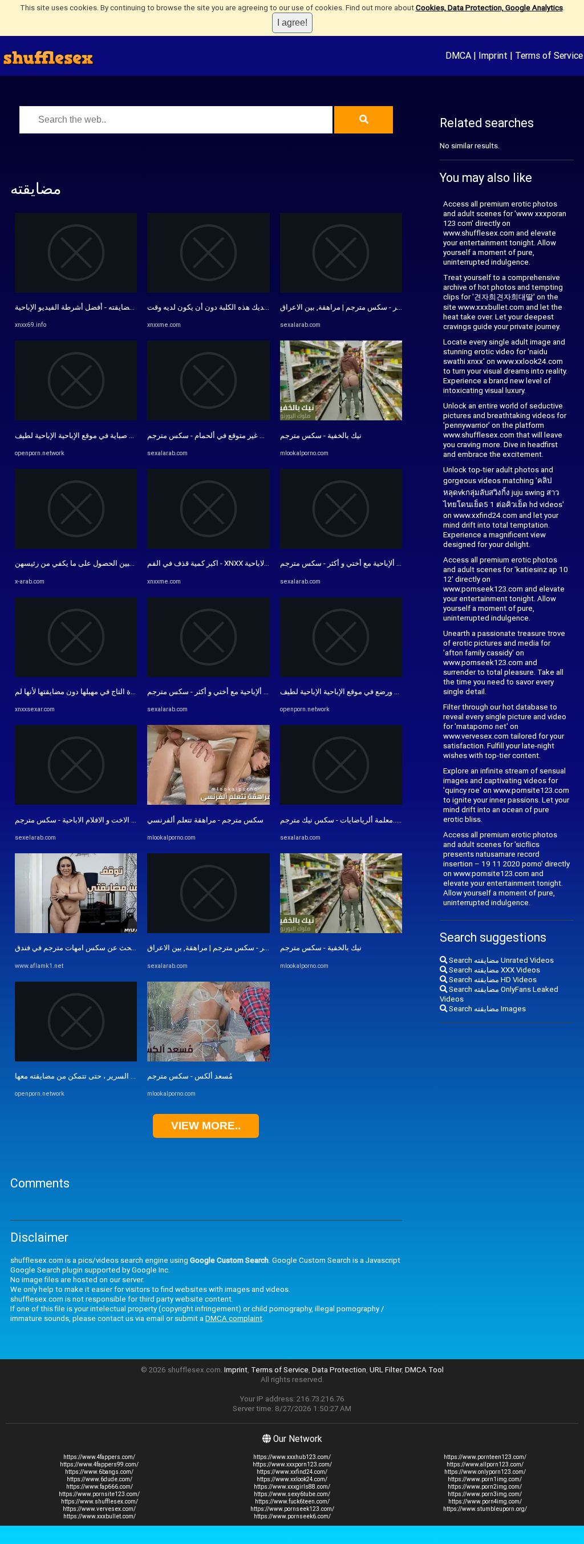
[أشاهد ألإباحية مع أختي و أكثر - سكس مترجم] (208, 674)
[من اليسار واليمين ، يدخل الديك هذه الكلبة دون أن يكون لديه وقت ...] (208, 290)
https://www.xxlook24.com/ (292, 1479)
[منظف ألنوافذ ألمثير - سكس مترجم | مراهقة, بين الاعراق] (208, 930)
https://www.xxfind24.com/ (292, 1472)
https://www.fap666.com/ (99, 1486)
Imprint (493, 55)
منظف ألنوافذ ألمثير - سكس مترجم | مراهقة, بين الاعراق (234, 948)
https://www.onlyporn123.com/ (485, 1472)
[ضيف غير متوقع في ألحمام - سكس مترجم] (208, 418)
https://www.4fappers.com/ (99, 1457)
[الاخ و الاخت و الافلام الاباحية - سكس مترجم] (76, 802)
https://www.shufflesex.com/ (99, 1501)
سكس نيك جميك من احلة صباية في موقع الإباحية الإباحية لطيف (111, 435)
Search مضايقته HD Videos (492, 979)
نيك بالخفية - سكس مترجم (321, 435)
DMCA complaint (233, 1318)
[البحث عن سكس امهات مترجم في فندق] (76, 930)
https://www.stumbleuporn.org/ (485, 1509)
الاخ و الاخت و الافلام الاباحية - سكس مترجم (81, 820)
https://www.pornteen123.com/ (485, 1457)
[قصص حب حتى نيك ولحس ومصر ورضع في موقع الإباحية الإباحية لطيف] (341, 674)
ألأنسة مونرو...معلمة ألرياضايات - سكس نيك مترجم (358, 820)
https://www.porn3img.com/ (485, 1494)
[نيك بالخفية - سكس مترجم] (341, 418)
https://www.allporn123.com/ (485, 1464)
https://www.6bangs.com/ (99, 1472)
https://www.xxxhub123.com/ (292, 1457)
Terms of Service (549, 55)
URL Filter (386, 1370)
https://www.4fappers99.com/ (99, 1464)
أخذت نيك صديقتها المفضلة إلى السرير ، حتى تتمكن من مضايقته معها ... (124, 1076)
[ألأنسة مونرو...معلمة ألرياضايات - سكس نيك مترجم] (341, 802)
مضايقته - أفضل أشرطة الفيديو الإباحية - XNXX (86, 307)
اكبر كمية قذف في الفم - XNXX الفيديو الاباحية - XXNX (230, 563)
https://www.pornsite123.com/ (99, 1494)
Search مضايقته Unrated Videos (500, 960)
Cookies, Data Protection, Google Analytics (489, 8)
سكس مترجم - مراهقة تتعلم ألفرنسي (205, 820)
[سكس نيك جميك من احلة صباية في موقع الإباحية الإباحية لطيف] (76, 418)
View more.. (206, 1126)
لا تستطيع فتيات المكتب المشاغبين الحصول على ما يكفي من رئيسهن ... (124, 563)
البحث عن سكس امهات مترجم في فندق (76, 948)
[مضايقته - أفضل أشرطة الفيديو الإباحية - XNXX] (76, 290)
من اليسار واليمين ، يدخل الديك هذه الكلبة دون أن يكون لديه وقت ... (251, 307)
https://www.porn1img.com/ (485, 1479)
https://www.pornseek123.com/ (292, 1509)
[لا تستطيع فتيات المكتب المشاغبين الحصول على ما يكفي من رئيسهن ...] (76, 546)
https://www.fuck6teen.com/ (292, 1501)
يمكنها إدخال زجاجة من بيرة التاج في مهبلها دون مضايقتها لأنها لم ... (116, 691)
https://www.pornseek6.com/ (292, 1516)
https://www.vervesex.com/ (99, 1509)
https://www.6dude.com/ (99, 1479)
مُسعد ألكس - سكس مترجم (190, 1076)
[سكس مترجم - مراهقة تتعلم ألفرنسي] (208, 802)
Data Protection (339, 1370)
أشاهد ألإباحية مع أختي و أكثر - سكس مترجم (214, 691)
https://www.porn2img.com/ (485, 1486)
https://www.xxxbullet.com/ (99, 1516)
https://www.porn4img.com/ (485, 1501)
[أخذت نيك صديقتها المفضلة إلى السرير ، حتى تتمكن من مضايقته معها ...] (76, 1059)
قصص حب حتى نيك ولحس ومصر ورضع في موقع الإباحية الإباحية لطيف (387, 691)
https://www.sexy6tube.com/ (292, 1494)
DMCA (458, 55)
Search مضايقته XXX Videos (493, 970)
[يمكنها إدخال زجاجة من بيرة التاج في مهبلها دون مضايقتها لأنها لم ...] (76, 674)
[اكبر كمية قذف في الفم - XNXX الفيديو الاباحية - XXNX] (208, 546)
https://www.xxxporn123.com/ (292, 1464)
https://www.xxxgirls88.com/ (292, 1486)
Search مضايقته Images (486, 1009)
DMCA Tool (424, 1370)
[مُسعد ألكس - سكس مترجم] (208, 1059)
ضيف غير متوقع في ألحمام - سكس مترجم (211, 435)
